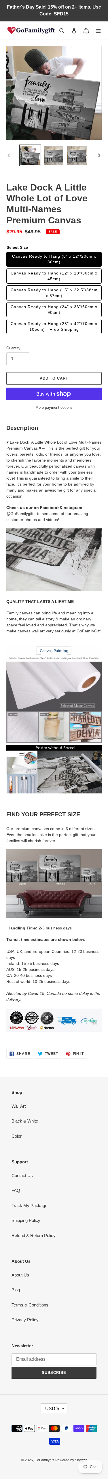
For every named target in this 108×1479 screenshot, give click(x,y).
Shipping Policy (26, 1220)
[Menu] (98, 30)
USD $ (52, 1408)
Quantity (13, 348)
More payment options (54, 407)
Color (17, 1136)
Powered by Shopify (71, 1460)
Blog (16, 1289)
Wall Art (19, 1106)
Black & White (25, 1121)
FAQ (16, 1190)
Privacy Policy (25, 1319)
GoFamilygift (44, 1460)
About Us (20, 1274)
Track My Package (29, 1205)
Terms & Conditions (30, 1304)
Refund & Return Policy (34, 1235)
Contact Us (22, 1175)
